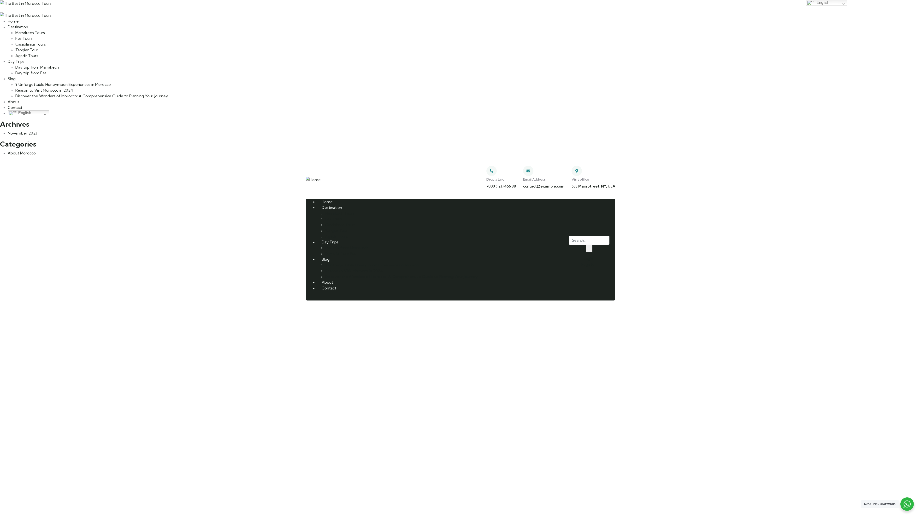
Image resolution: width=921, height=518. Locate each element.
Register (588, 264)
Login (588, 258)
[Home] (313, 179)
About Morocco (22, 153)
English (24, 113)
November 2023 (22, 133)
